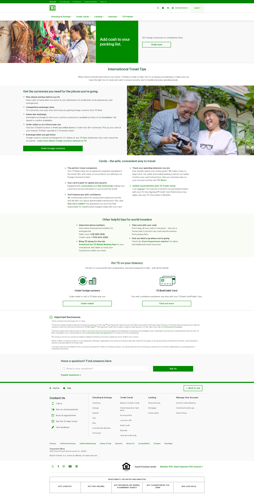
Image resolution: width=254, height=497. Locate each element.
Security (118, 443)
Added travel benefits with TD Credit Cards (153, 186)
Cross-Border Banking (101, 428)
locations (107, 117)
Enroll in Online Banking (186, 403)
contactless (87, 186)
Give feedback (62, 427)
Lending (98, 17)
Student (95, 413)
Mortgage (152, 408)
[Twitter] (53, 466)
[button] (158, 7)
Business (123, 430)
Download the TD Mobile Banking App (97, 245)
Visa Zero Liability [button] (76, 204)
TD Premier (127, 17)
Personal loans (154, 403)
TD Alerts (161, 180)
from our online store (63, 128)
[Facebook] (58, 466)
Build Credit (125, 425)
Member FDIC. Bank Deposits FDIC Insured (180, 467)
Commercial (77, 2)
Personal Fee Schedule (173, 327)
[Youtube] (70, 466)
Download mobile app (185, 408)
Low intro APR (125, 420)
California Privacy (68, 443)
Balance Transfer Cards (129, 403)
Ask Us (173, 369)
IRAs (94, 423)
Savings (95, 408)
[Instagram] (64, 466)
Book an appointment (66, 415)
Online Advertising (88, 443)
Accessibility (144, 443)
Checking (96, 403)
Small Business (64, 2)
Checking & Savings (60, 17)
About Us (103, 2)
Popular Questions (70, 375)
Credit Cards (82, 17)
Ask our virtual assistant (67, 410)
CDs (94, 418)
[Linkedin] (77, 466)
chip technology (105, 186)
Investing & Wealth (90, 2)
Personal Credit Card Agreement (100, 333)
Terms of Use (105, 443)
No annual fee (126, 415)
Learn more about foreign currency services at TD (62, 141)
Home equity (153, 413)
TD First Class (90, 327)
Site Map (168, 443)
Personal (53, 2)
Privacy (53, 443)
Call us (59, 404)
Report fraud (181, 413)
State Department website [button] (155, 241)
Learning (112, 17)
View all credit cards (128, 435)
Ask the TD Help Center (66, 421)
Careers (157, 443)
